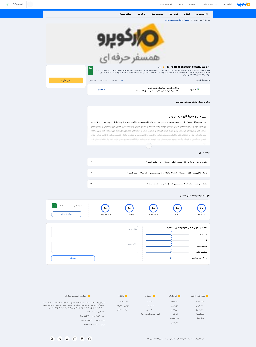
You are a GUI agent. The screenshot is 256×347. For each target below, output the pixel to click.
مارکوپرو (101, 302)
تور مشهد (174, 301)
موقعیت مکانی (157, 14)
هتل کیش (200, 306)
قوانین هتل (173, 14)
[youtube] (67, 338)
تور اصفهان (174, 318)
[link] (66, 80)
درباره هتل (141, 14)
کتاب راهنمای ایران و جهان (150, 314)
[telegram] (59, 338)
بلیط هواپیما (228, 4)
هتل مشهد (200, 301)
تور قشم (174, 310)
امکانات (187, 14)
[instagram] (89, 338)
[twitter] (52, 338)
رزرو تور (180, 4)
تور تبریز (174, 322)
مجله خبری (150, 310)
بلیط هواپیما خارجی (209, 4)
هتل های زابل (197, 20)
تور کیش (174, 306)
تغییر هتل (102, 89)
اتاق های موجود (202, 14)
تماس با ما (150, 306)
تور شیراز (174, 314)
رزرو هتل (192, 4)
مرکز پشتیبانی (123, 301)
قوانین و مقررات (123, 306)
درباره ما (150, 301)
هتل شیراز (200, 310)
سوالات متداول (125, 14)
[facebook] (74, 338)
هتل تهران (200, 318)
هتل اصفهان (200, 314)
